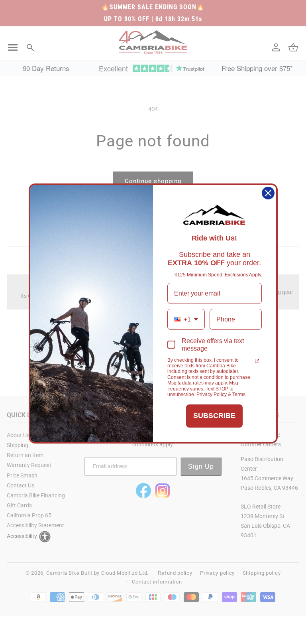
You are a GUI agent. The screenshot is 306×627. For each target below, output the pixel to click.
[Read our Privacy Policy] (257, 361)
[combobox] (186, 319)
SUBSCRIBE (214, 416)
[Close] (268, 193)
